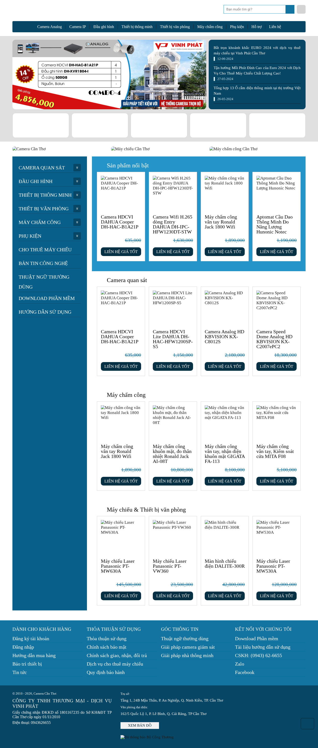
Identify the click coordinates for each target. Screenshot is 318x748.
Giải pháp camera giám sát (188, 647)
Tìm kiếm (290, 11)
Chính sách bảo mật (106, 647)
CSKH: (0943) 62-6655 (258, 655)
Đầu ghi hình (103, 27)
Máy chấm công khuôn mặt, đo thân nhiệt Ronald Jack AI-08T (172, 454)
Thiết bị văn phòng (175, 27)
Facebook (244, 672)
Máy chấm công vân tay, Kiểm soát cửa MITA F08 (275, 451)
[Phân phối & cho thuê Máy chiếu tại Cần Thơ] (159, 149)
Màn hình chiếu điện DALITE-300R (225, 563)
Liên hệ (275, 27)
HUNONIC (305, 125)
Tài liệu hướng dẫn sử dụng (262, 647)
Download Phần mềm (256, 638)
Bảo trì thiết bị (27, 664)
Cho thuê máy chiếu (45, 249)
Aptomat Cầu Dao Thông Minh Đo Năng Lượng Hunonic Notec (274, 224)
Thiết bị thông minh (137, 27)
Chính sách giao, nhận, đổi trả (117, 655)
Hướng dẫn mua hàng (34, 655)
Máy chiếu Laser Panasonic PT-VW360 (170, 566)
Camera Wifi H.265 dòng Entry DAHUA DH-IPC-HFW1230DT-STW (172, 224)
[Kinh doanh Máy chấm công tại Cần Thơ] (257, 149)
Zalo (239, 664)
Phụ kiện (237, 27)
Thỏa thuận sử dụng (106, 638)
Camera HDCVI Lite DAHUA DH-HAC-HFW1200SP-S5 (173, 339)
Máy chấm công (210, 27)
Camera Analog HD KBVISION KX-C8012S (224, 336)
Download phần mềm (47, 298)
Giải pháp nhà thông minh (187, 655)
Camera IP (77, 27)
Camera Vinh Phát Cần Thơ (52, 11)
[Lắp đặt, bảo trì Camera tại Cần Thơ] (60, 149)
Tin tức (19, 672)
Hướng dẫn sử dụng (45, 312)
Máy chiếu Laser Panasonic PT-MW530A (273, 566)
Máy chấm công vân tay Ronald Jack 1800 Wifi (221, 221)
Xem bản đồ (140, 725)
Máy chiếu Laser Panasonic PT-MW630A (118, 566)
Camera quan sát (42, 167)
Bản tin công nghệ (43, 263)
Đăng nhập (23, 647)
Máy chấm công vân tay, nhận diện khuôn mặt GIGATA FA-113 (225, 454)
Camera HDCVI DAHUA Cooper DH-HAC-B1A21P (119, 221)
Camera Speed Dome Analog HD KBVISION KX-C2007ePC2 (274, 339)
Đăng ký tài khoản (30, 638)
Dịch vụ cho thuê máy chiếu (115, 664)
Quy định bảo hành (106, 672)
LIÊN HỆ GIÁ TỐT (121, 251)
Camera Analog (49, 27)
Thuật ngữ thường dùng (44, 282)
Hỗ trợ (256, 27)
